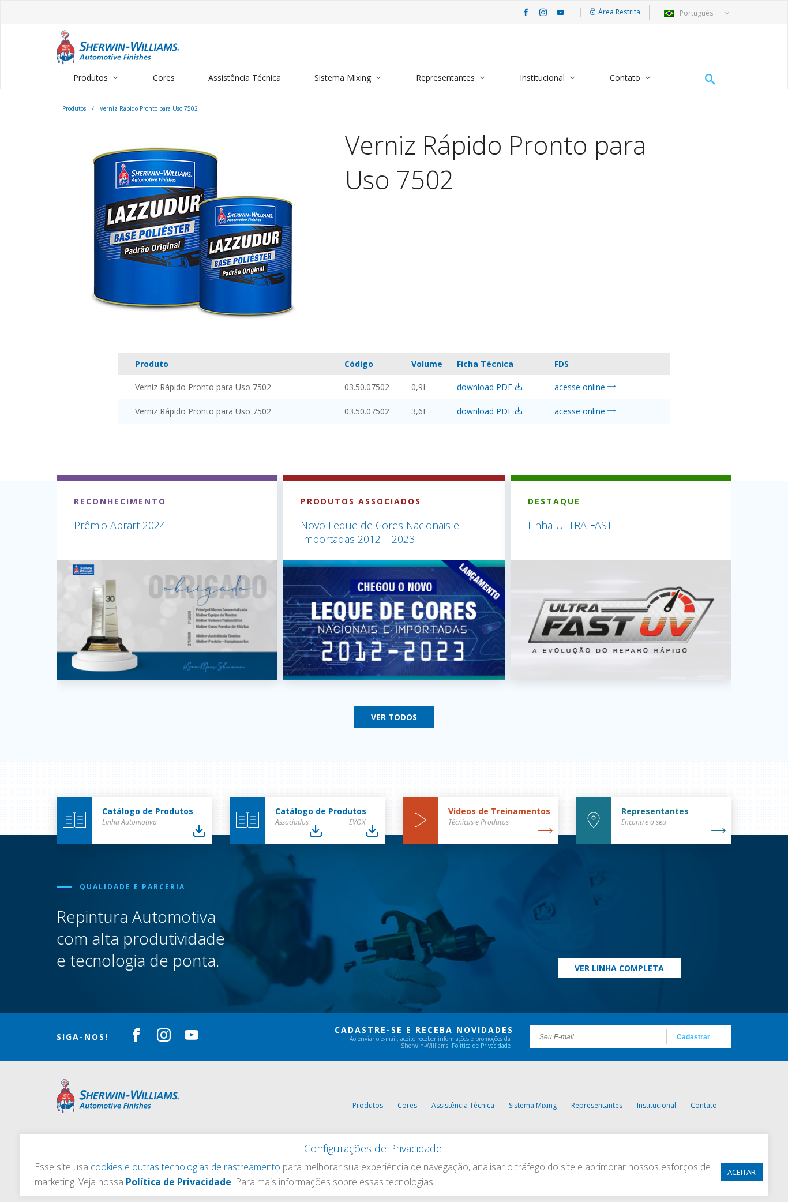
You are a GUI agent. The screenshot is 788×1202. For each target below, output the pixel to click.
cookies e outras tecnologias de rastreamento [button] (185, 1166)
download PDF (486, 386)
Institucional (542, 77)
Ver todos (394, 717)
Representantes (445, 77)
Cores (164, 77)
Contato (625, 77)
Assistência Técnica (244, 77)
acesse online (580, 386)
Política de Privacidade (481, 1046)
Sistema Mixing (342, 77)
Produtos (90, 77)
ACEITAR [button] (741, 1172)
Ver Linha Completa (619, 968)
